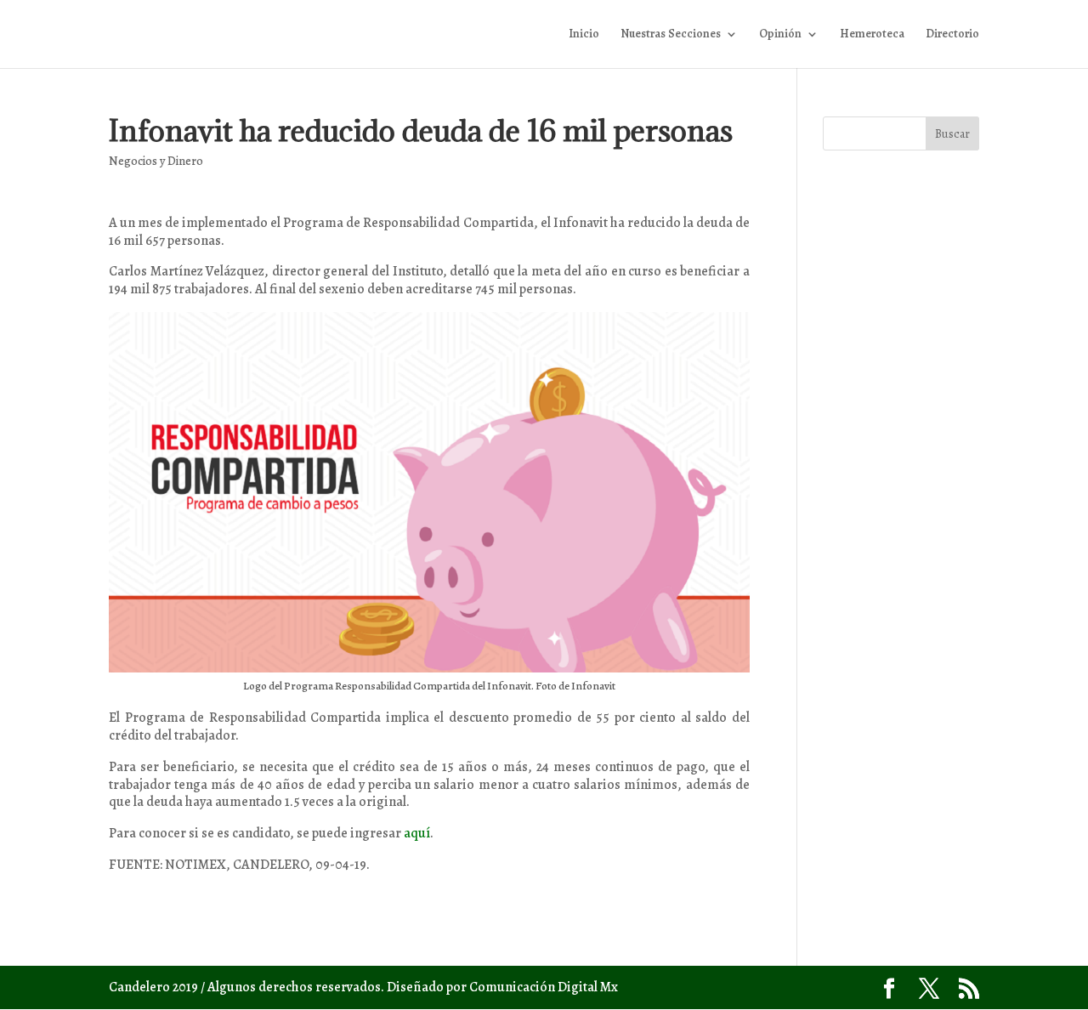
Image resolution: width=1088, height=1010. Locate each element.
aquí (417, 833)
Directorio (952, 35)
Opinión (780, 35)
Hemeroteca (872, 35)
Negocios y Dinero (156, 161)
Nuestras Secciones (670, 35)
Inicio (584, 35)
